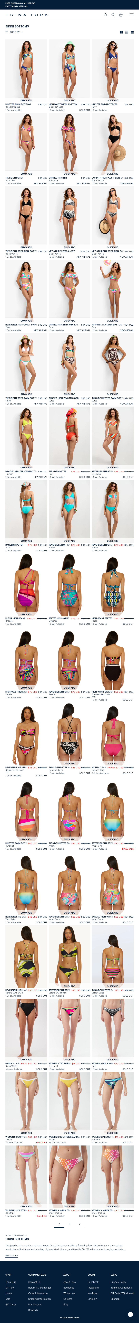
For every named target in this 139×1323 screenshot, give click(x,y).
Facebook (93, 1281)
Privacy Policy (118, 1281)
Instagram (93, 1287)
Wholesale (69, 1293)
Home (8, 1235)
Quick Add (26, 100)
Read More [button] (11, 1255)
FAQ (65, 1304)
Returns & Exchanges (39, 1287)
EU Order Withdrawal (122, 1293)
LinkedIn (92, 1298)
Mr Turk (9, 1287)
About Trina (69, 1281)
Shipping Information (39, 1298)
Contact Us (34, 1281)
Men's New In (30, 6)
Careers (67, 1298)
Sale (7, 1298)
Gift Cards (10, 1304)
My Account (35, 1304)
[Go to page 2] (80, 1224)
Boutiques (68, 1287)
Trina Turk (10, 1281)
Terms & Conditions (121, 1287)
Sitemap (115, 1298)
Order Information (38, 1293)
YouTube (92, 1293)
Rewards (33, 1310)
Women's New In (13, 6)
